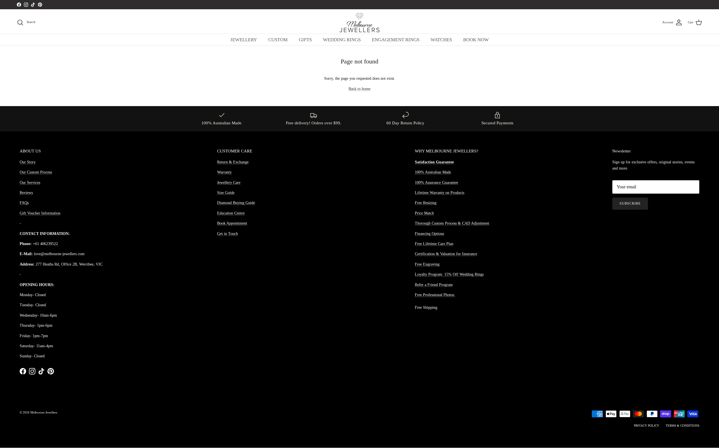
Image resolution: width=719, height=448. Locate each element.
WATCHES (441, 39)
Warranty (224, 172)
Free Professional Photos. (435, 295)
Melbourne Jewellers (43, 412)
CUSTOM (278, 39)
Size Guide (226, 193)
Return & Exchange (233, 162)
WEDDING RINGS (342, 39)
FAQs (24, 203)
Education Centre (231, 213)
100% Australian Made (433, 172)
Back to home (359, 89)
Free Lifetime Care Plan (434, 244)
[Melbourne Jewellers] (359, 22)
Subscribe (630, 203)
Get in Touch (227, 234)
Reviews (26, 193)
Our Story (28, 162)
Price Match (424, 213)
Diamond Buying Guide (236, 203)
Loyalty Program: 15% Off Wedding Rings (449, 274)
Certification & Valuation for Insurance (446, 254)
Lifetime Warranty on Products (439, 193)
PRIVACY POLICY (646, 425)
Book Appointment (232, 223)
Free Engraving (427, 264)
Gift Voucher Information (40, 213)
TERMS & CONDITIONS (682, 425)
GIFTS (305, 39)
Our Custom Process (36, 172)
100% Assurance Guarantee (436, 182)
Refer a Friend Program (434, 285)
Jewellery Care (228, 182)
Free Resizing (425, 203)
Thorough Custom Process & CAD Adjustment (452, 223)
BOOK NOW (476, 39)
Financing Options (429, 234)
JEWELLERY (243, 39)
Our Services (30, 182)
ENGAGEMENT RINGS (395, 39)
